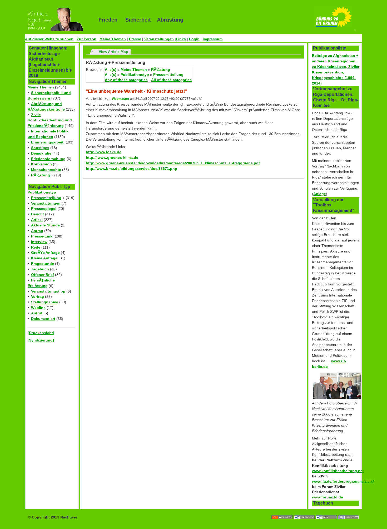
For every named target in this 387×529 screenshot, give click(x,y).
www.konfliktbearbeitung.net (338, 471)
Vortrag (37, 296)
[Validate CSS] (327, 512)
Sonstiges (40, 148)
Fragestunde (42, 263)
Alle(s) (110, 69)
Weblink (38, 307)
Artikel (37, 219)
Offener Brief (42, 275)
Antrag (37, 231)
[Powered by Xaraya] (348, 512)
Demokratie (41, 153)
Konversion (41, 164)
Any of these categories (126, 80)
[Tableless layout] (282, 512)
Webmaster (120, 98)
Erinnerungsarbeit (47, 142)
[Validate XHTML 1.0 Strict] (305, 512)
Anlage (319, 194)
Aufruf (36, 313)
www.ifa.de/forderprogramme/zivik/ (343, 481)
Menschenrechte (46, 169)
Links (181, 39)
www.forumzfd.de (327, 497)
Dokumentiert (43, 319)
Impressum (212, 39)
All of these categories (171, 80)
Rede (35, 247)
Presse (135, 39)
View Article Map (113, 52)
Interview (39, 242)
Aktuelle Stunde (45, 225)
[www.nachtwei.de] (58, 20)
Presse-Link (41, 236)
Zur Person (86, 39)
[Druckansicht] (41, 333)
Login (194, 39)
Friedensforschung (48, 159)
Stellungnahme (44, 302)
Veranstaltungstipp (48, 291)
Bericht (37, 214)
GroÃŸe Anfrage (45, 252)
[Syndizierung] (41, 340)
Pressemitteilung (46, 198)
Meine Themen (113, 39)
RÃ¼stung (40, 175)
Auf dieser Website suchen (49, 39)
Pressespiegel (43, 208)
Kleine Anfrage (44, 258)
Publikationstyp (42, 192)
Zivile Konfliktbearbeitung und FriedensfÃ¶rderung (50, 120)
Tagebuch (40, 269)
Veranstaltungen (159, 39)
